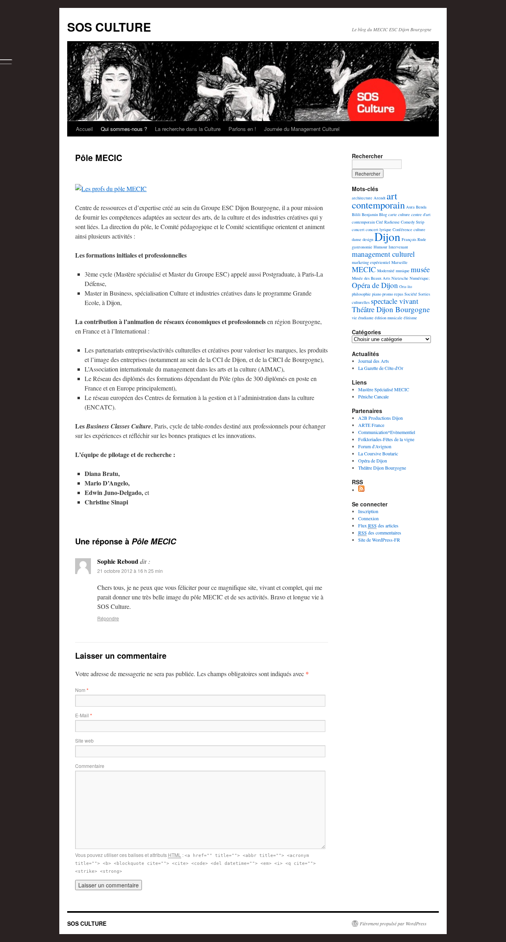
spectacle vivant (394, 301)
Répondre (108, 618)
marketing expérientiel (371, 262)
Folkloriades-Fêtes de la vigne (386, 439)
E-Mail (83, 715)
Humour (380, 247)
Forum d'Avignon (374, 446)
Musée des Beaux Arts (371, 278)
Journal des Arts (373, 361)
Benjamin (370, 214)
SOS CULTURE (109, 26)
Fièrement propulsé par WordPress (393, 923)
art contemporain (378, 200)
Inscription (368, 511)
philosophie (361, 294)
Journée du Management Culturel (302, 129)
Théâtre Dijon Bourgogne (391, 309)
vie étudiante (363, 317)
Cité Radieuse (388, 222)
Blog (383, 214)
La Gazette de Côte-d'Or (380, 368)
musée (420, 269)
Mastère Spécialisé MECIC (383, 389)
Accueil (84, 129)
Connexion (368, 518)
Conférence (402, 229)
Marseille (399, 262)
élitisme (410, 317)
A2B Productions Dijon (380, 418)
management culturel (383, 254)
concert (358, 229)
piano (376, 294)
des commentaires (379, 532)
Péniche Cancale (373, 396)
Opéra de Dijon (375, 285)
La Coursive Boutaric (378, 453)
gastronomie (362, 247)
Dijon (387, 236)
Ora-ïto (405, 286)
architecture (362, 198)
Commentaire (89, 765)
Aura (410, 207)
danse (356, 239)
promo (387, 294)
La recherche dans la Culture (188, 129)
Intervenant (398, 247)
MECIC (364, 269)
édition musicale (388, 317)
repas (398, 294)
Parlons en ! (242, 129)
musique (403, 270)
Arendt (379, 198)
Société (410, 294)
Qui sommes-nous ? (124, 129)
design (368, 239)
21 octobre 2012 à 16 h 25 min (130, 570)
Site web (84, 740)
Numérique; (420, 278)
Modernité (386, 270)
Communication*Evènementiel (386, 432)
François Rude (414, 239)
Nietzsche (399, 278)
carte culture (399, 214)
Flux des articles (378, 525)
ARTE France (371, 425)
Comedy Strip (412, 222)
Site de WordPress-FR (379, 539)
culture (419, 229)
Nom (82, 689)
